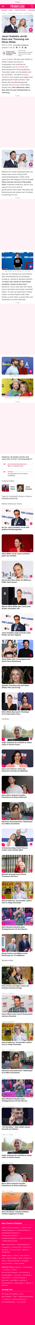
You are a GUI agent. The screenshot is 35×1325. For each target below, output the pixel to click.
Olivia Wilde (19, 67)
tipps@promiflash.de (10, 498)
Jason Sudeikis (7, 59)
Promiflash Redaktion (21, 45)
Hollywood (16, 85)
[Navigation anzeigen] (3, 6)
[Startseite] (17, 6)
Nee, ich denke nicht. (16, 466)
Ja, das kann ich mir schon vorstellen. (18, 475)
